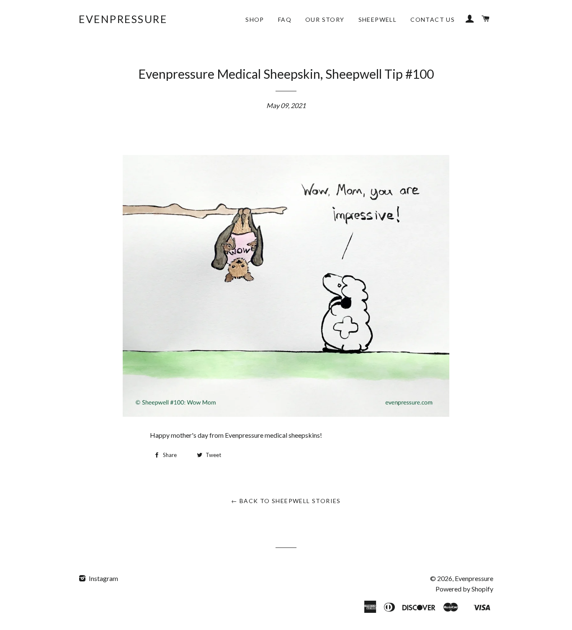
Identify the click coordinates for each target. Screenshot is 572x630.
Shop (254, 19)
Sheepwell (377, 19)
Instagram (103, 578)
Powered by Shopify (464, 589)
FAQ (284, 19)
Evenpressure (123, 19)
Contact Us (432, 19)
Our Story (325, 19)
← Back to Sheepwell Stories (286, 500)
